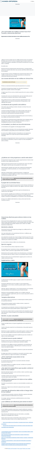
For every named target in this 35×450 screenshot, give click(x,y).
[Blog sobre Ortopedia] (8, 1)
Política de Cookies (26, 448)
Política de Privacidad (12, 448)
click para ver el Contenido (21, 82)
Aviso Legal (19, 448)
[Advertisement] (17, 10)
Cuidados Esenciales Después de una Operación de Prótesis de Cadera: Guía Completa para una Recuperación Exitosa (16, 444)
